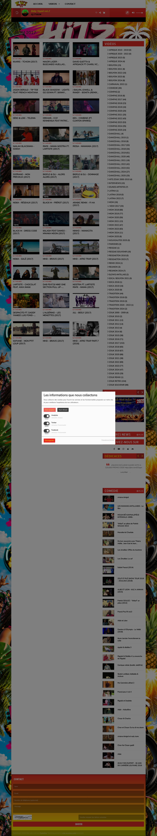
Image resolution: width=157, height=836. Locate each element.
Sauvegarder (49, 440)
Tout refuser (63, 410)
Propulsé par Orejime (108, 440)
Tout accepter (49, 410)
